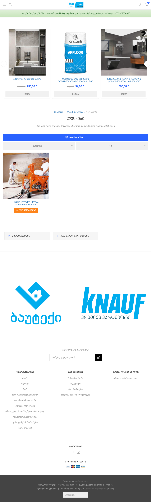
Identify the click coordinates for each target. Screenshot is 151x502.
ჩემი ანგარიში (75, 378)
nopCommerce (81, 481)
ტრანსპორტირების (96, 488)
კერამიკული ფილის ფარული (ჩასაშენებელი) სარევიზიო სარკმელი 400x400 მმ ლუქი (123, 80)
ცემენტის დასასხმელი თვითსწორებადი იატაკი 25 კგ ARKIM (75, 80)
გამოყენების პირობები (25, 422)
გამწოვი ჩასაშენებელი (27, 79)
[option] (27, 64)
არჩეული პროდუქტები (126, 378)
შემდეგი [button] (147, 64)
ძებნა (25, 378)
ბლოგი (25, 383)
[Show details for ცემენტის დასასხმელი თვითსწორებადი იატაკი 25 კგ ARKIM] (75, 52)
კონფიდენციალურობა (25, 416)
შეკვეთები (75, 383)
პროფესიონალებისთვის (25, 394)
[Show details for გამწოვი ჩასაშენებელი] (27, 52)
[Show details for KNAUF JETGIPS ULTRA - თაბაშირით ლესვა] (26, 176)
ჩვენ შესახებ (25, 427)
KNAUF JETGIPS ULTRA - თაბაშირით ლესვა (26, 203)
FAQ (25, 389)
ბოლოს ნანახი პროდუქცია (75, 394)
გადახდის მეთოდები (25, 400)
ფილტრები (76, 137)
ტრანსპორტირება (25, 405)
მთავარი (58, 112)
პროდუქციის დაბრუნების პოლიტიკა (25, 411)
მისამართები (75, 389)
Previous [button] (4, 64)
